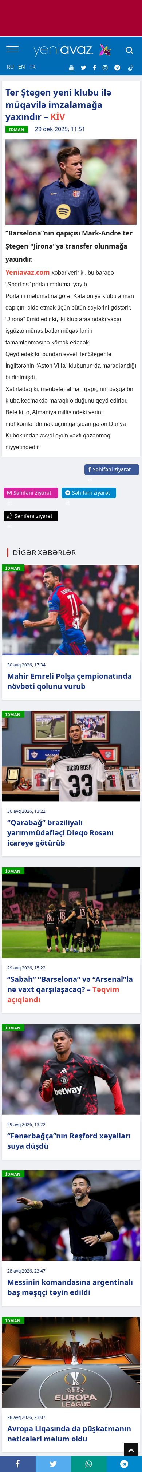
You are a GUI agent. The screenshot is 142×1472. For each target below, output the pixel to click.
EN (21, 66)
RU (10, 66)
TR (32, 66)
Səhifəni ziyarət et (109, 474)
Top (131, 1450)
